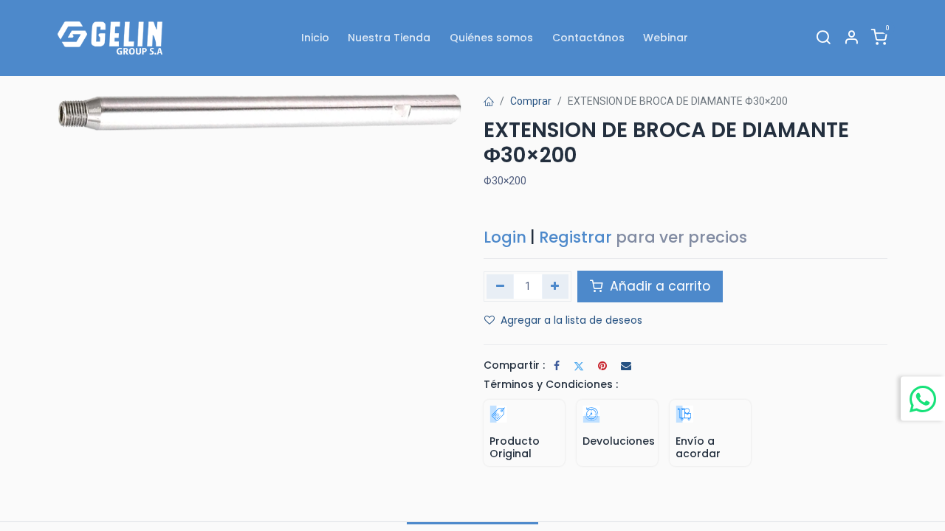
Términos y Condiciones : (551, 384)
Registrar (575, 237)
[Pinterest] (602, 366)
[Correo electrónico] (626, 366)
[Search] (823, 38)
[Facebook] (557, 366)
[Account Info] (851, 38)
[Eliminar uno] (500, 286)
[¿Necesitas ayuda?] (923, 398)
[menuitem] (315, 38)
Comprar (530, 101)
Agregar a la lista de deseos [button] (571, 320)
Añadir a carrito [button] (658, 286)
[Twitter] (579, 366)
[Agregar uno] (555, 286)
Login (505, 237)
